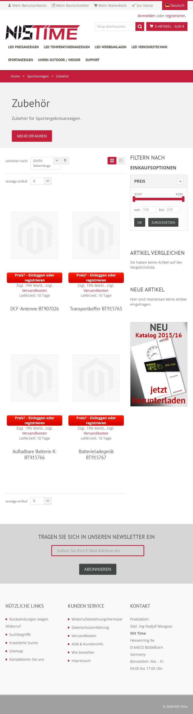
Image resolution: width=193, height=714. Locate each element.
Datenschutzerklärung (90, 627)
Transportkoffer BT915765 (96, 309)
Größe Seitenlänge (42, 163)
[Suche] (139, 26)
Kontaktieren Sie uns (26, 659)
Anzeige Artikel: (17, 181)
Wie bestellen (83, 652)
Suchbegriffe (20, 634)
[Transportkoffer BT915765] (96, 234)
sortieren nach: (17, 161)
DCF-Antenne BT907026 (34, 309)
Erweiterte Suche (23, 642)
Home (15, 76)
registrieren (175, 15)
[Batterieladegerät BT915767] (96, 377)
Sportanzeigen (38, 76)
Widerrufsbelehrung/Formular (97, 619)
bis (161, 209)
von (137, 209)
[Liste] (120, 160)
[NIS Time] (43, 33)
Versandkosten (34, 290)
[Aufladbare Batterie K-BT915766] (35, 377)
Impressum (81, 660)
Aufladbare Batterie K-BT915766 (35, 454)
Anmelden (146, 15)
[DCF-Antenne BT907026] (35, 234)
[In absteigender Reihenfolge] (65, 160)
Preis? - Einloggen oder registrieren (34, 277)
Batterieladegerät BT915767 (96, 454)
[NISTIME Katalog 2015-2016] (158, 364)
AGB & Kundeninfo (87, 644)
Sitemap (16, 651)
